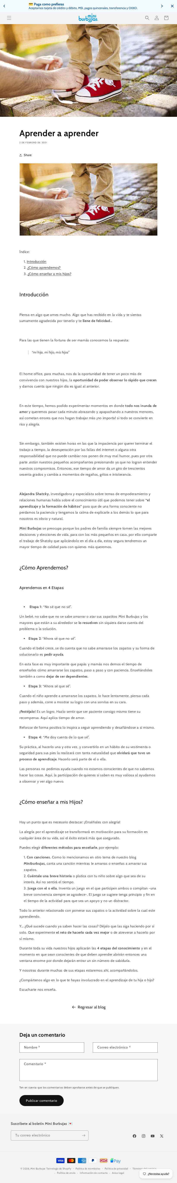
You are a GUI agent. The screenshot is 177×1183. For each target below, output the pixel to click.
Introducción (36, 261)
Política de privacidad (116, 1168)
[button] (9, 18)
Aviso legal (118, 1172)
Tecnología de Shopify (58, 1168)
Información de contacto (94, 1172)
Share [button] (28, 155)
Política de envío (66, 1172)
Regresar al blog (92, 1007)
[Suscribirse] (83, 1135)
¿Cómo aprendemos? (44, 268)
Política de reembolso (88, 1168)
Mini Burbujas (38, 1168)
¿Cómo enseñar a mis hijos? (49, 274)
